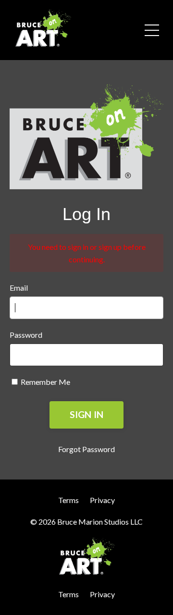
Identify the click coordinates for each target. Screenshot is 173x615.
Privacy (102, 499)
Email (19, 287)
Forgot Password (86, 449)
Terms (68, 499)
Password (26, 334)
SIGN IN (87, 414)
